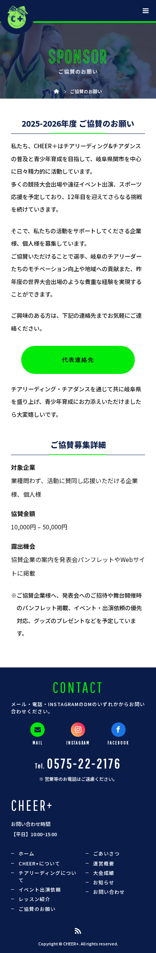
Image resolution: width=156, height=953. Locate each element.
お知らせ (103, 882)
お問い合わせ (109, 891)
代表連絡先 (78, 359)
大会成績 (103, 872)
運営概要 (103, 863)
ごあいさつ (106, 853)
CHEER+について (39, 863)
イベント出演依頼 (40, 889)
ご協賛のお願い (37, 908)
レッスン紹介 (34, 899)
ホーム (26, 853)
